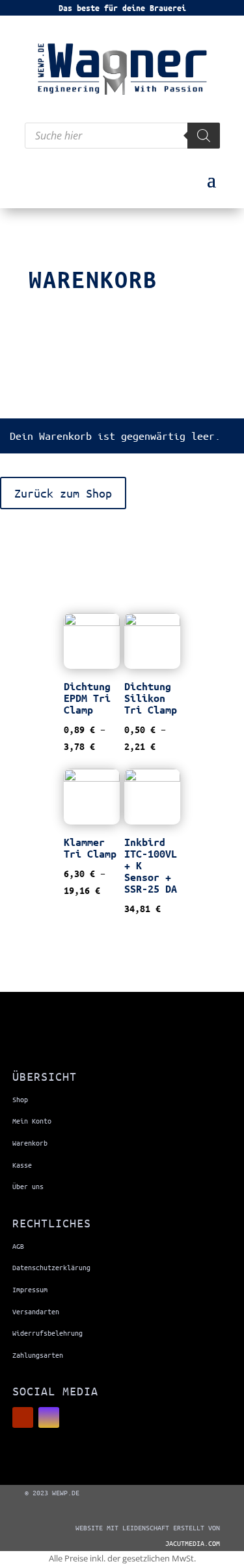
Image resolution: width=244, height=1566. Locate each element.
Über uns (28, 1186)
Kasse (22, 1165)
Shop (20, 1099)
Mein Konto (31, 1121)
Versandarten (35, 1311)
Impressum (29, 1289)
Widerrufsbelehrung (47, 1333)
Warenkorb (29, 1143)
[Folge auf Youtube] (22, 1417)
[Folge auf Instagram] (48, 1417)
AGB (18, 1246)
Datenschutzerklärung (51, 1267)
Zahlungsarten (37, 1355)
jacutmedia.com (192, 1543)
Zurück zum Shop (63, 493)
